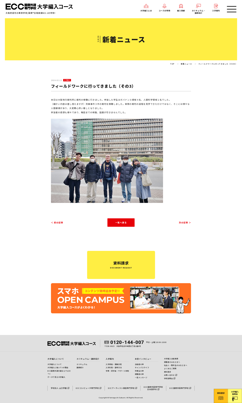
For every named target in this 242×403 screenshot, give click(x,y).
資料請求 (167, 372)
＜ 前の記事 (57, 222)
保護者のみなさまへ (172, 362)
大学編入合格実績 (171, 358)
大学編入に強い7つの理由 (57, 367)
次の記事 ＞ (185, 222)
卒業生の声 (139, 371)
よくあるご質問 (170, 368)
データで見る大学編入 (56, 377)
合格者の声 (139, 364)
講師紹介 (80, 367)
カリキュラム (82, 364)
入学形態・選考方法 (114, 367)
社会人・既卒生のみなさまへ (175, 365)
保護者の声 (139, 374)
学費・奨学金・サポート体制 (117, 371)
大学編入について (54, 364)
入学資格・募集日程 (114, 364)
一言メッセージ (141, 377)
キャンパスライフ (142, 367)
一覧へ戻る (121, 222)
